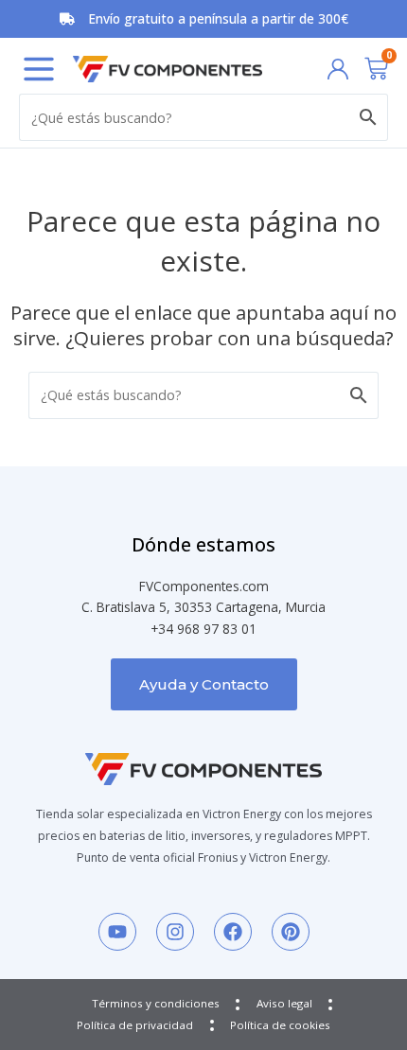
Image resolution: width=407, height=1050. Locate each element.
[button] (39, 69)
